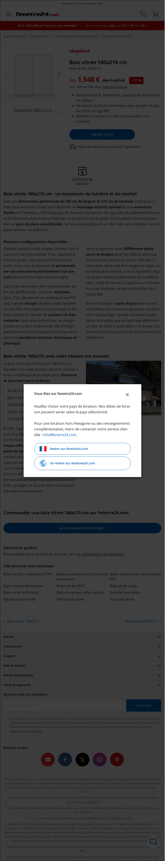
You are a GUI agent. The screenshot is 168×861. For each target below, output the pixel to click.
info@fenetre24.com (59, 434)
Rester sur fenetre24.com (69, 449)
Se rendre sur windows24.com (72, 463)
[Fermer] (127, 394)
